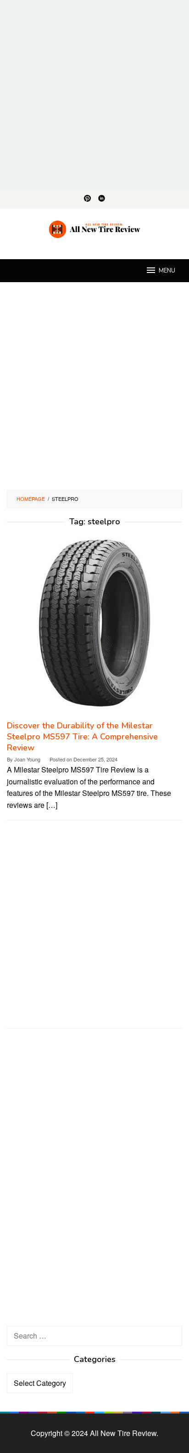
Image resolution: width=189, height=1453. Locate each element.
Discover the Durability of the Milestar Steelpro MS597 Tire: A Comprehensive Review (82, 736)
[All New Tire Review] (95, 228)
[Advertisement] (94, 94)
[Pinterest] (87, 199)
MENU (167, 271)
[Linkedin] (101, 199)
